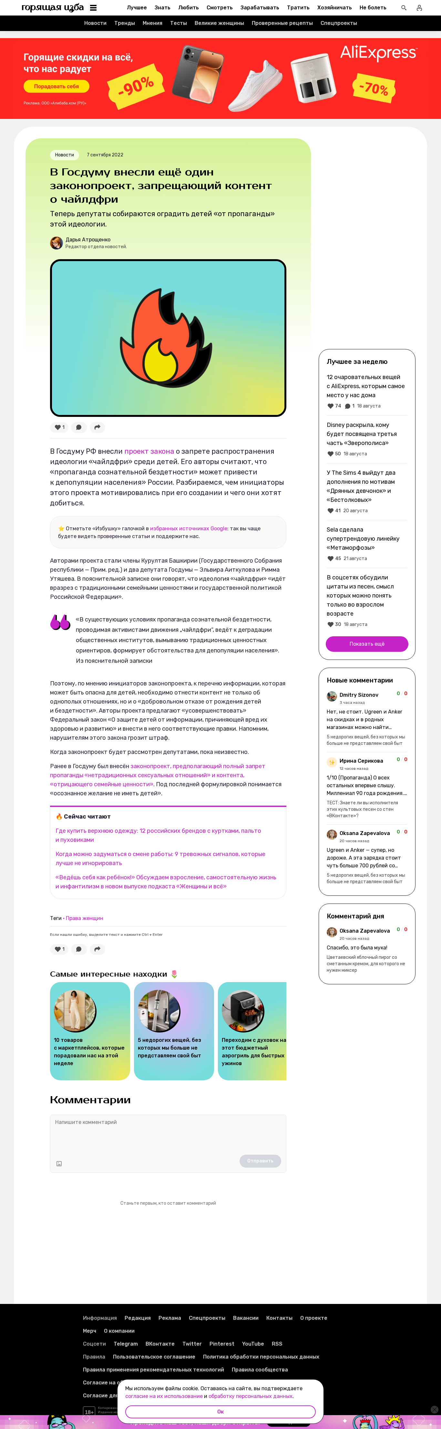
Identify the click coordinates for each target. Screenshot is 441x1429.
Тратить (298, 8)
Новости (95, 23)
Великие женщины (219, 23)
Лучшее (137, 8)
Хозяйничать (334, 8)
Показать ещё (367, 644)
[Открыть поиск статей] (404, 8)
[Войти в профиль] (419, 8)
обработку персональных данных (250, 1396)
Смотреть (220, 8)
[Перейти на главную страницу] (53, 8)
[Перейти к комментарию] (367, 719)
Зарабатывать (260, 8)
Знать (162, 8)
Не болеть (373, 8)
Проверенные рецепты (282, 23)
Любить (188, 8)
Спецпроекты (339, 23)
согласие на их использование (164, 1396)
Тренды (124, 23)
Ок (220, 1412)
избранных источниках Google (188, 528)
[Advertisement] (367, 243)
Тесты (178, 23)
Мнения (152, 23)
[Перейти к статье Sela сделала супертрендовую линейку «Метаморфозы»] (367, 544)
